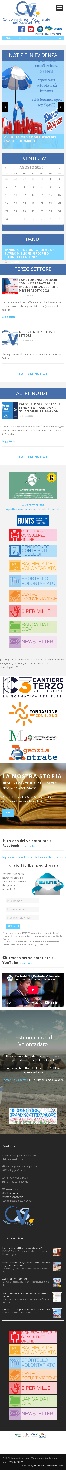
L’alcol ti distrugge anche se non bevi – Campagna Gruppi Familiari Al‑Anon (39, 407)
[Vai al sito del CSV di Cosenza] (35, 1435)
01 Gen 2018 (27, 340)
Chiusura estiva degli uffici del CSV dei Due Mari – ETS (30, 139)
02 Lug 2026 (13, 262)
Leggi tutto (8, 316)
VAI (8, 812)
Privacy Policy (15, 1461)
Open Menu (59, 8)
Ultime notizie (12, 1238)
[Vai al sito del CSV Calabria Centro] (27, 1435)
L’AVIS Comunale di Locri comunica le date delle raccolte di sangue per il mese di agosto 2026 (38, 285)
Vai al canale (28, 963)
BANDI (33, 239)
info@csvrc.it (12, 1193)
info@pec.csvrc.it (14, 1196)
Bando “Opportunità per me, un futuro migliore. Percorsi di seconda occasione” (30, 253)
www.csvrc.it (11, 1189)
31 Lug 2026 (27, 295)
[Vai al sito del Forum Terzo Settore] (43, 1435)
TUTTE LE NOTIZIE (33, 373)
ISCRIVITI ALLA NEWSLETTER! (48, 34)
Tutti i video (29, 845)
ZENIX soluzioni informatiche (49, 1465)
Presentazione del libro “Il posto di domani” (22, 1248)
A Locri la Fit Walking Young (14, 1278)
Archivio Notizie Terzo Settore (37, 333)
